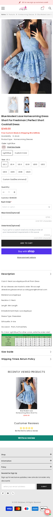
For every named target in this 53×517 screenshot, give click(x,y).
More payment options (26, 257)
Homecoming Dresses (26, 15)
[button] (10, 147)
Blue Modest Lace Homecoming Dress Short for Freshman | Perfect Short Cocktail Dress (26, 412)
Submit (44, 486)
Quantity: (5, 187)
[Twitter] (12, 493)
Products (12, 15)
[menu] (3, 8)
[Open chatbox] (47, 512)
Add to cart (26, 243)
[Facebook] (2, 493)
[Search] (50, 8)
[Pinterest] (7, 493)
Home (3, 15)
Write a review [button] (26, 438)
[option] (26, 56)
